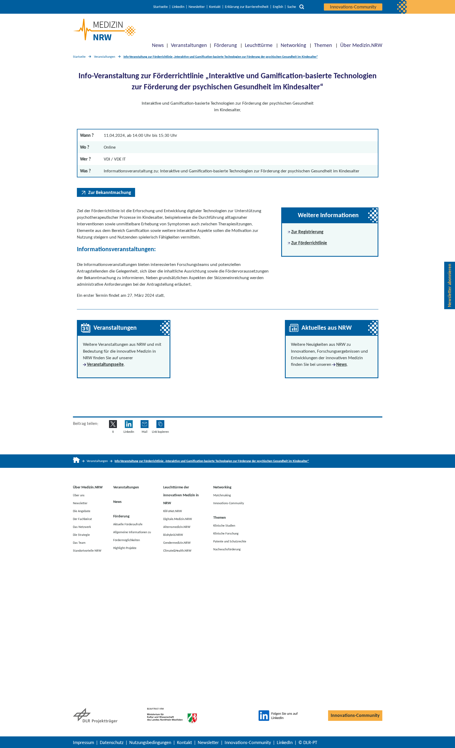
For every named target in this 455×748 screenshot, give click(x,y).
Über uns (79, 495)
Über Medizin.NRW (361, 45)
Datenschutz (111, 742)
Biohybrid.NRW (173, 535)
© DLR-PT (307, 742)
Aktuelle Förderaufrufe (127, 524)
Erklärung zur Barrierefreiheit (247, 7)
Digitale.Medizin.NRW (177, 519)
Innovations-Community (353, 7)
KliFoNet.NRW (172, 511)
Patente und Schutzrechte (229, 541)
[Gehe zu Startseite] (76, 461)
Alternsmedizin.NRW (176, 527)
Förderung (225, 45)
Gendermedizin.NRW (177, 543)
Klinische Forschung (226, 533)
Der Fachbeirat (82, 519)
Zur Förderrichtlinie (309, 243)
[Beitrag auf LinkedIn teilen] (129, 424)
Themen (323, 45)
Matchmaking (222, 495)
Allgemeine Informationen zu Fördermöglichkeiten (132, 536)
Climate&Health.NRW (177, 550)
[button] (160, 424)
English (278, 7)
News (158, 45)
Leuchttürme (259, 45)
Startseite (160, 7)
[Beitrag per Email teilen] (145, 424)
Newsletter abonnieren (449, 285)
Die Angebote (81, 511)
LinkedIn (178, 7)
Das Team (79, 543)
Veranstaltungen (189, 45)
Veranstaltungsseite (105, 364)
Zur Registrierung (307, 232)
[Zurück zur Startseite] (104, 29)
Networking (293, 45)
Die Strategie (81, 535)
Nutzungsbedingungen (150, 742)
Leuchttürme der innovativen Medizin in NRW (181, 495)
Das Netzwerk (82, 527)
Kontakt (215, 7)
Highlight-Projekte (124, 548)
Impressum (83, 742)
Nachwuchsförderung (227, 549)
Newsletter (197, 7)
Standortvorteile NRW (87, 550)
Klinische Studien (224, 525)
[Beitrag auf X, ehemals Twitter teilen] (113, 424)
